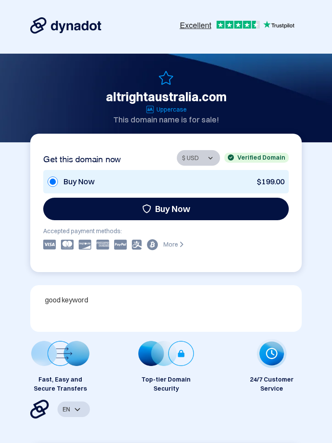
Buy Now (172, 208)
